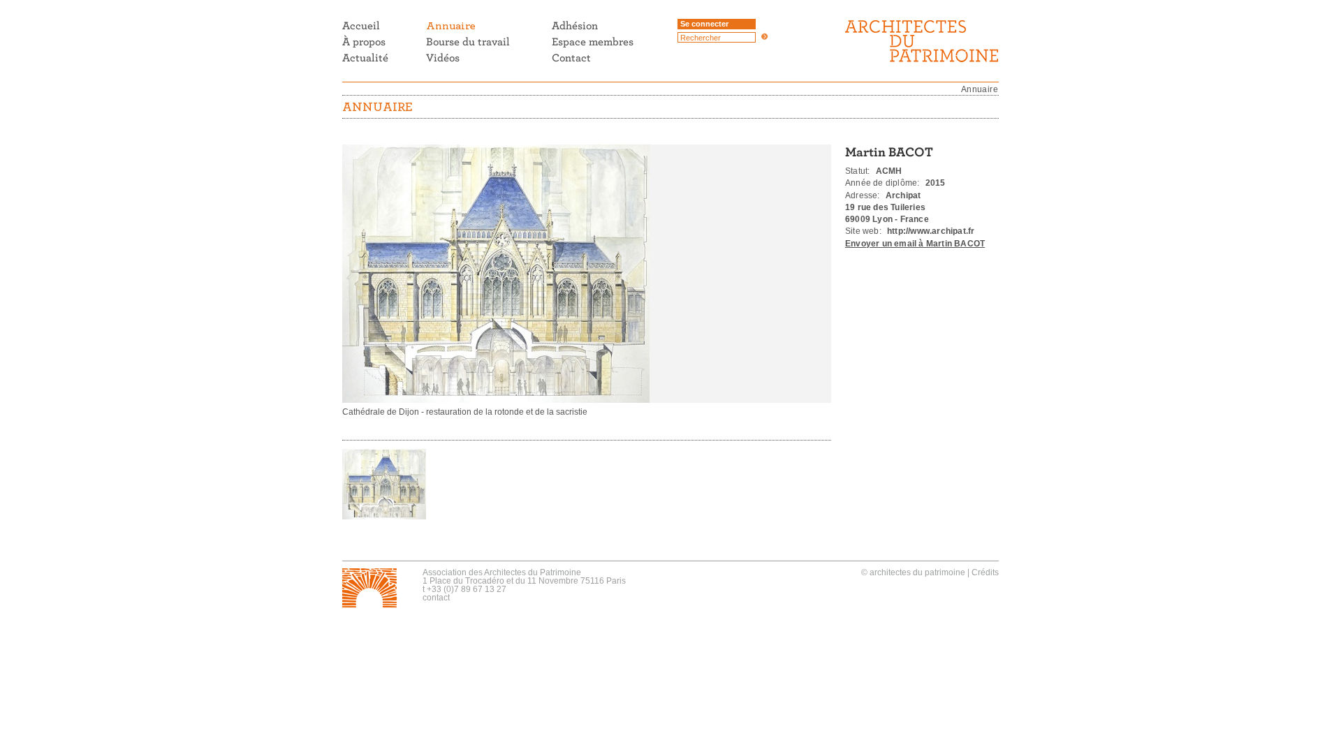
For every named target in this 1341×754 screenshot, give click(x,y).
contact (436, 597)
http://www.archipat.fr (930, 231)
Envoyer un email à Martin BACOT (915, 243)
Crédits (985, 572)
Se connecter (704, 24)
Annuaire (979, 89)
